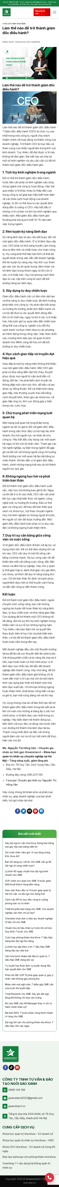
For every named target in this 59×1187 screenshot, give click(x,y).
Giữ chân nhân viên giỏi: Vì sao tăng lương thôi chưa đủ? (27, 854)
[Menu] (55, 12)
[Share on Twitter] (23, 811)
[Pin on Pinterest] (35, 811)
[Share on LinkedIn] (41, 811)
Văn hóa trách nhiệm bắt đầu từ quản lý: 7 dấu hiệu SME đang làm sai (27, 958)
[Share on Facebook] (17, 811)
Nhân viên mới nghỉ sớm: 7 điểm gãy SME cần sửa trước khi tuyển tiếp (29, 986)
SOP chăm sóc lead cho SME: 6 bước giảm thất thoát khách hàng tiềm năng (28, 882)
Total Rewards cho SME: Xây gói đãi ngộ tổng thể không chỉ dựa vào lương (27, 995)
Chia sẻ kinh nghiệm (14, 24)
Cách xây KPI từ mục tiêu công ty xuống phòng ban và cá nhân (26, 901)
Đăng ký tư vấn (40, 12)
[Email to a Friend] (29, 811)
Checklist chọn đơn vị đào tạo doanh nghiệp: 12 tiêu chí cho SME (29, 920)
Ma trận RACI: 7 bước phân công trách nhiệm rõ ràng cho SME (29, 1014)
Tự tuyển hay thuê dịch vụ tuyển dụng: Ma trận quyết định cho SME (27, 967)
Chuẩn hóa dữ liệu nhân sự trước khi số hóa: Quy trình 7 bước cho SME (28, 930)
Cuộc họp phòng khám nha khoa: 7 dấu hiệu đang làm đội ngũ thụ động (29, 939)
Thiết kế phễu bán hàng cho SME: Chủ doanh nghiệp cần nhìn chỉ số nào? (29, 911)
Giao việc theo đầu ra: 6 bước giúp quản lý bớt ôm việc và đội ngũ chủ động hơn (28, 892)
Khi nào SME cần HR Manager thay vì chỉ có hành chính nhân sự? (28, 1005)
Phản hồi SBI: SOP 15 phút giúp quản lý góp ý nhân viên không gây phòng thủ (29, 977)
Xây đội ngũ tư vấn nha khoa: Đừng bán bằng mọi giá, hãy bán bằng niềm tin (29, 845)
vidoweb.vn (29, 1182)
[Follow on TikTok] (11, 1067)
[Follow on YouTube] (17, 1067)
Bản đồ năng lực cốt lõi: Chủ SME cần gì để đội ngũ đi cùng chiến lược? (28, 863)
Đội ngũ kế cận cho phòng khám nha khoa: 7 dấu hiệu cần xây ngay (29, 1024)
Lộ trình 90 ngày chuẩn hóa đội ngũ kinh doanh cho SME (26, 873)
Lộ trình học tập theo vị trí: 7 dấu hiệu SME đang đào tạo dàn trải (27, 948)
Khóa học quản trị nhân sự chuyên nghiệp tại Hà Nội (29, 756)
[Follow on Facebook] (5, 1067)
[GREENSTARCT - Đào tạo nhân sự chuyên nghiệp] (11, 12)
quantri (35, 42)
